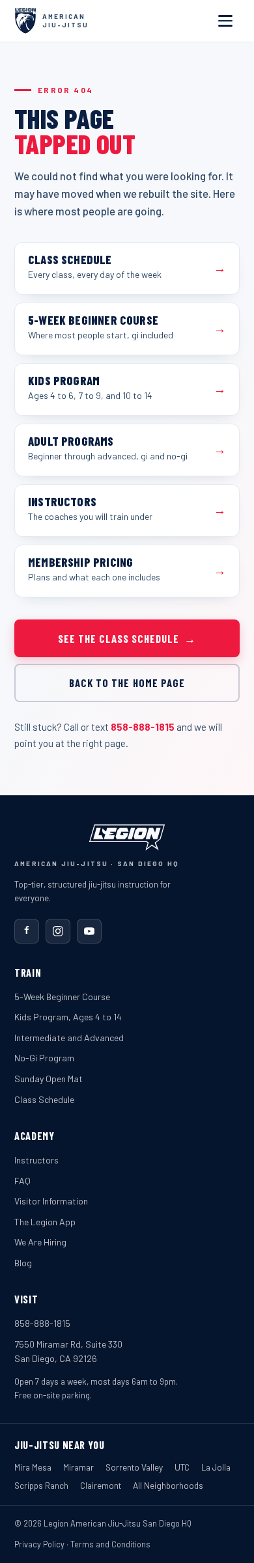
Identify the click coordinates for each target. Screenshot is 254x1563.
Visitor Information (51, 1200)
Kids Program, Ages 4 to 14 (68, 1016)
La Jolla (216, 1467)
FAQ (22, 1180)
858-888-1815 (143, 727)
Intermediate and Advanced (69, 1037)
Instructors (36, 1159)
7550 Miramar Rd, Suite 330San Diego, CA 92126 (68, 1352)
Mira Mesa (32, 1467)
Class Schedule (44, 1099)
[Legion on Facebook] (26, 931)
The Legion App (45, 1221)
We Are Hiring (40, 1241)
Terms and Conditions (110, 1544)
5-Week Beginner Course (62, 996)
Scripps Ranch (41, 1485)
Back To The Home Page (126, 682)
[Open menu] (225, 21)
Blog (23, 1262)
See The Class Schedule (127, 638)
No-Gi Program (44, 1057)
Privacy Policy (39, 1544)
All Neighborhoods (168, 1485)
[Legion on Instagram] (58, 931)
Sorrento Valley (134, 1467)
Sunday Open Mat (48, 1078)
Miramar (78, 1467)
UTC (182, 1467)
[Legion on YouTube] (89, 931)
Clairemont (100, 1485)
